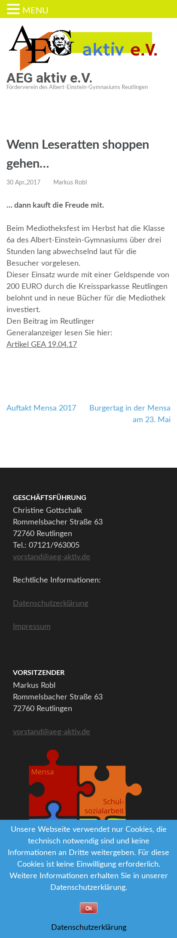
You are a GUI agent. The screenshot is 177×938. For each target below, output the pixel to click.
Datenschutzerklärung (50, 603)
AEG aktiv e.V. (49, 78)
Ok (88, 908)
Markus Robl (70, 183)
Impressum (32, 627)
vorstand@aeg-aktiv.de (51, 557)
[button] (14, 10)
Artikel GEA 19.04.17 (41, 345)
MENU (35, 10)
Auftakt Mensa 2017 (41, 408)
